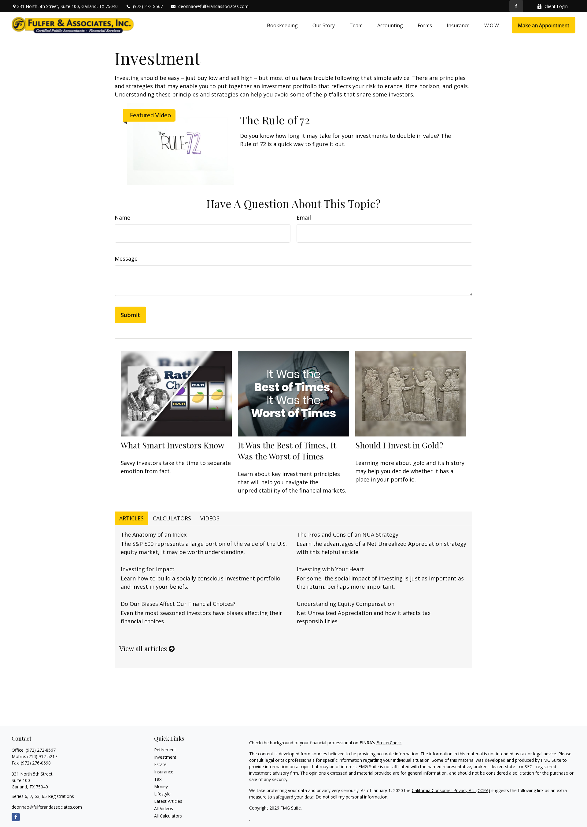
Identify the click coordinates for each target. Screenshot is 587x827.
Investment (165, 757)
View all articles (144, 648)
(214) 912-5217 (42, 756)
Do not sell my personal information (351, 797)
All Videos (163, 808)
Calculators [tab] (172, 518)
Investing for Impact (148, 569)
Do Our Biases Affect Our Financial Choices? (178, 603)
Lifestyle (162, 794)
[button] (282, 25)
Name (122, 217)
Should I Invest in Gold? (399, 445)
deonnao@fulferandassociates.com (213, 6)
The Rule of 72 (275, 119)
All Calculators (168, 816)
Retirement (165, 750)
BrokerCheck (389, 743)
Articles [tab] (131, 518)
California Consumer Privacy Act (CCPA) (451, 790)
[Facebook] (516, 6)
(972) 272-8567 (148, 6)
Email (304, 217)
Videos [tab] (210, 518)
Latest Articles (168, 801)
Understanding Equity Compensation (345, 603)
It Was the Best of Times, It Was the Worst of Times (287, 451)
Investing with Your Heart (330, 569)
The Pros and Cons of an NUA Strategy (347, 534)
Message (126, 258)
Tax (157, 779)
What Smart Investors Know (172, 445)
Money (161, 786)
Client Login (556, 6)
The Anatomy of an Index (153, 534)
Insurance (163, 772)
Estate (160, 764)
